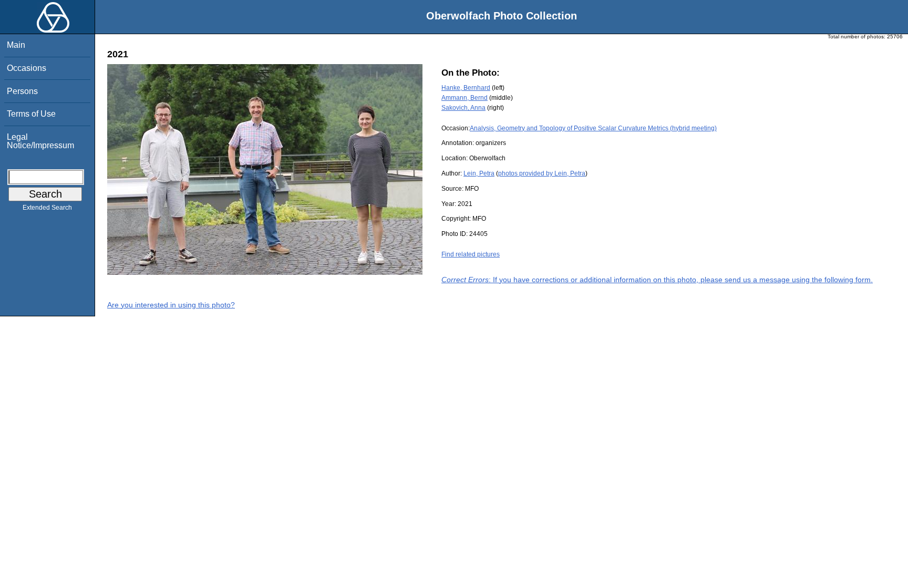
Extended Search (47, 207)
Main (16, 44)
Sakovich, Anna (463, 107)
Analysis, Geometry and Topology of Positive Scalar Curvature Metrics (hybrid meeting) (593, 128)
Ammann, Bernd (464, 97)
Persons (22, 91)
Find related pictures (470, 254)
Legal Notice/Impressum (40, 141)
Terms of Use (31, 113)
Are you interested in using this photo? (171, 305)
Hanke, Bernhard (465, 87)
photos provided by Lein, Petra (541, 173)
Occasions (26, 68)
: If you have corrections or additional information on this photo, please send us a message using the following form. (657, 279)
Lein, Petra (478, 173)
